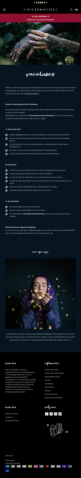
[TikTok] (51, 414)
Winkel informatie (12, 421)
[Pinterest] (60, 414)
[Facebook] (46, 414)
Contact (48, 380)
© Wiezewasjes (9, 460)
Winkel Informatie (51, 370)
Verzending (49, 384)
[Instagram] (55, 414)
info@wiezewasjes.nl (31, 94)
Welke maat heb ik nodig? (54, 373)
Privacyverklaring (51, 394)
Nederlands (9, 455)
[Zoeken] (71, 9)
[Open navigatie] (4, 9)
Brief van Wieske (11, 414)
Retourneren (49, 387)
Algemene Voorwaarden (54, 398)
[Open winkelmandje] (76, 9)
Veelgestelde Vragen (52, 377)
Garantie (48, 391)
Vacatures (9, 417)
